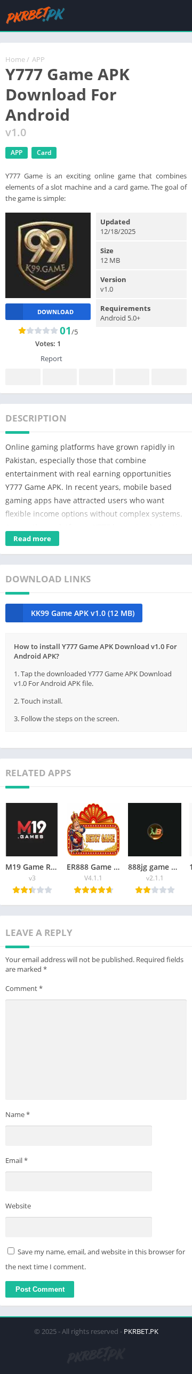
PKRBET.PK (141, 1331)
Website (18, 1206)
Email (16, 1160)
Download (55, 312)
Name (17, 1114)
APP (38, 59)
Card (44, 152)
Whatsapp (169, 377)
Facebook (23, 377)
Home (15, 59)
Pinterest (96, 377)
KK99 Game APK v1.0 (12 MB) (82, 613)
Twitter (60, 377)
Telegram (132, 377)
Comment (24, 988)
